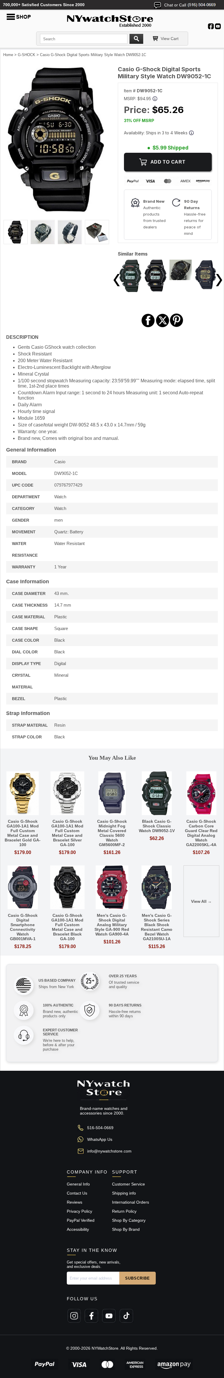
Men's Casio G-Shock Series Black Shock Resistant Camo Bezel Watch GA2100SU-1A (156, 927)
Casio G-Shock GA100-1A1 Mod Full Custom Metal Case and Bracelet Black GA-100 (67, 927)
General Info (78, 1184)
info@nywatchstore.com (109, 1151)
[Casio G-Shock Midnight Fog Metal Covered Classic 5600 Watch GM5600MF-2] (112, 793)
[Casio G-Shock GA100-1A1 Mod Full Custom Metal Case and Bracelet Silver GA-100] (67, 793)
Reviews (74, 1202)
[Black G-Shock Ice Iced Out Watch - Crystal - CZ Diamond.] (180, 278)
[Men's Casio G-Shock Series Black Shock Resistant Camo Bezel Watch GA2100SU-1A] (157, 887)
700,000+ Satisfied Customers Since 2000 (44, 4)
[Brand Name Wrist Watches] (112, 20)
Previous (116, 280)
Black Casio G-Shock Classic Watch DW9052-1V (157, 826)
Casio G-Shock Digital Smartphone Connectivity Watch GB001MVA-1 (23, 927)
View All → (201, 901)
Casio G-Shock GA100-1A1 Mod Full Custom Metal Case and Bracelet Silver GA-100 (67, 833)
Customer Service (128, 1184)
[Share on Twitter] (162, 326)
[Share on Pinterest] (176, 326)
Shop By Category (129, 1220)
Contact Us (77, 1193)
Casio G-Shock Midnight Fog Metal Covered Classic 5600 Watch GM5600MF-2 (112, 833)
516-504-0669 (100, 1127)
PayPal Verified (80, 1220)
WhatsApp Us (99, 1139)
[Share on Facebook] (148, 326)
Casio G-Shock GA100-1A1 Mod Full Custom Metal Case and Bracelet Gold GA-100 (23, 833)
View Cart (169, 38)
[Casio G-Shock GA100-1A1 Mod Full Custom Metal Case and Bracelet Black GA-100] (67, 887)
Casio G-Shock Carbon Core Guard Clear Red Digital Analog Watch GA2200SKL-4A (201, 833)
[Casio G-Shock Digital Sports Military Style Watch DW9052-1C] (56, 210)
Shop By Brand (126, 1229)
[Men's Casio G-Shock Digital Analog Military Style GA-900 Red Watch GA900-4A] (112, 887)
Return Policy (124, 1211)
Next (219, 280)
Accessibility (78, 1229)
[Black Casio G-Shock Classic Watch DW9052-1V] (130, 290)
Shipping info (124, 1193)
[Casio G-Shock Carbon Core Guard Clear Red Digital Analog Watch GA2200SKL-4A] (201, 793)
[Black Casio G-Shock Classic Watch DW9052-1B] (155, 289)
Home (8, 55)
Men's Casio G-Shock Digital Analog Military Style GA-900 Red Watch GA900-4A (111, 924)
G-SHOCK (26, 55)
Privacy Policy (79, 1211)
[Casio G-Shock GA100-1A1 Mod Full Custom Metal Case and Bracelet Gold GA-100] (23, 793)
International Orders (130, 1202)
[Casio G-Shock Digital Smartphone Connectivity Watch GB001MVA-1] (23, 887)
